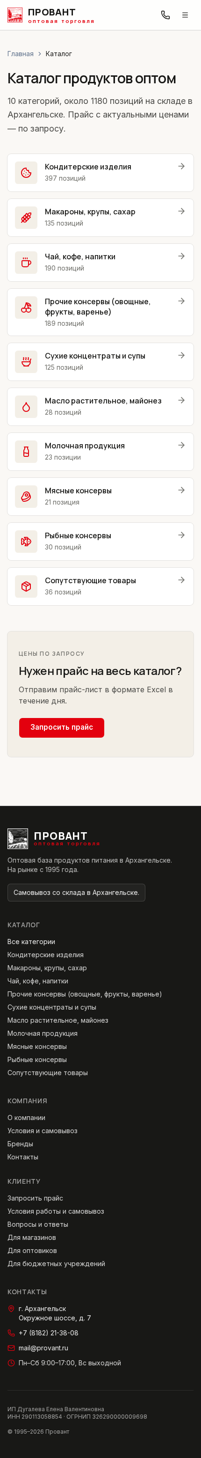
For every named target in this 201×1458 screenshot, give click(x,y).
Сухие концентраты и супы (51, 1007)
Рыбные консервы (37, 1059)
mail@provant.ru (43, 1348)
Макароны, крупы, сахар (47, 968)
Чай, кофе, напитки (37, 981)
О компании (26, 1117)
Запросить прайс (61, 727)
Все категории (31, 941)
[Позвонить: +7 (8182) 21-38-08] (165, 15)
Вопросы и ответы (37, 1224)
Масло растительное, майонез (57, 1020)
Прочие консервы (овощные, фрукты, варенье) (84, 994)
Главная (20, 54)
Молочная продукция (42, 1033)
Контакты (22, 1157)
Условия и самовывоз (42, 1131)
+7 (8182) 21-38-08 (49, 1333)
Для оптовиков (32, 1250)
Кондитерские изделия (45, 955)
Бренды (20, 1144)
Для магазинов (31, 1237)
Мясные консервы (37, 1046)
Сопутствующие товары (47, 1073)
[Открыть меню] (185, 15)
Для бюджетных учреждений (56, 1264)
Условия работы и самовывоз (55, 1211)
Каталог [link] (59, 54)
